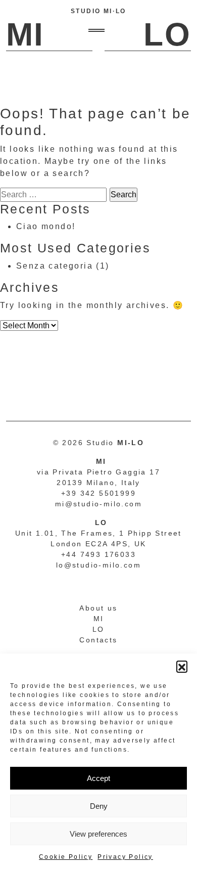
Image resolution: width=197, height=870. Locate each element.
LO (98, 629)
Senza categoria (54, 266)
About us (98, 608)
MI (98, 619)
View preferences (98, 834)
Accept (98, 778)
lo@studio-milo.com (98, 565)
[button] (182, 666)
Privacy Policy (125, 856)
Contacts (98, 640)
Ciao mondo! (45, 226)
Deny (99, 806)
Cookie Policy (65, 856)
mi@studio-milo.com (98, 504)
